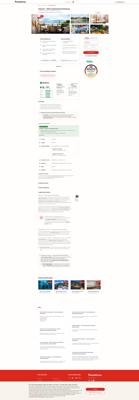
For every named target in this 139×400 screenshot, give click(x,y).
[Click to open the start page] (95, 375)
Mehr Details (41, 135)
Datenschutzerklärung (37, 395)
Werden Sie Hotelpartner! (57, 380)
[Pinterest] (93, 381)
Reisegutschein (56, 378)
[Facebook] (89, 381)
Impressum (39, 380)
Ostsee (57, 198)
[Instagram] (91, 381)
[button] (124, 2)
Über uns (39, 378)
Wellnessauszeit (44, 259)
